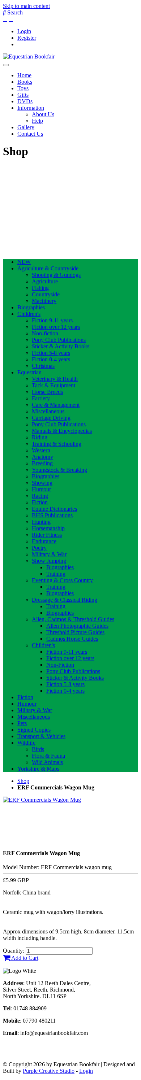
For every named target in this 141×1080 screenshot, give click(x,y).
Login (24, 31)
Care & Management (56, 405)
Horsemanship (48, 528)
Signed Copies (34, 730)
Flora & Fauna (48, 756)
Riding (39, 437)
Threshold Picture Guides (75, 632)
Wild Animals (47, 762)
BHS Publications (52, 515)
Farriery (41, 398)
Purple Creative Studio (48, 1071)
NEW (24, 262)
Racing (40, 496)
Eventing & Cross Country (62, 580)
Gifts (23, 95)
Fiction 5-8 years (51, 353)
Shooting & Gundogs (56, 275)
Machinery (44, 301)
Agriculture (45, 281)
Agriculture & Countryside (47, 268)
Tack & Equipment (53, 385)
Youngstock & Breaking (59, 470)
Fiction (40, 502)
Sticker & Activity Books (60, 346)
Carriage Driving (51, 418)
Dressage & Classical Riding (64, 600)
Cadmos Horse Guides (72, 639)
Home (24, 75)
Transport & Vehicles (41, 736)
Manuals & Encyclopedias (62, 431)
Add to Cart (24, 958)
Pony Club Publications (59, 340)
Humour (41, 489)
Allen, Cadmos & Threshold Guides (73, 619)
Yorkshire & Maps (38, 769)
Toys (23, 88)
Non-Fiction (60, 665)
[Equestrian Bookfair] (29, 56)
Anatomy (42, 457)
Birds (38, 749)
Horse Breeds (47, 392)
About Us (43, 114)
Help (37, 121)
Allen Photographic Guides (77, 626)
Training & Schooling (56, 444)
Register (26, 38)
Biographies (31, 307)
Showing (42, 483)
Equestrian (29, 372)
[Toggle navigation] (6, 65)
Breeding (42, 463)
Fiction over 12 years (56, 327)
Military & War (49, 554)
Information (30, 108)
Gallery (25, 127)
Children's (28, 314)
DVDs (25, 101)
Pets (22, 723)
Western (41, 450)
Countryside (46, 294)
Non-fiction (45, 333)
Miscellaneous (48, 411)
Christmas (43, 366)
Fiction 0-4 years (51, 359)
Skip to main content (26, 6)
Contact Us (30, 134)
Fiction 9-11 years (52, 320)
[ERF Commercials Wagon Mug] (42, 800)
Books (24, 82)
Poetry (39, 548)
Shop (23, 781)
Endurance (44, 541)
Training (55, 574)
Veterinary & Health (55, 379)
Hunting (41, 522)
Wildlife (26, 743)
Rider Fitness (47, 535)
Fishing (40, 288)
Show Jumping (49, 561)
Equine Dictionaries (54, 509)
